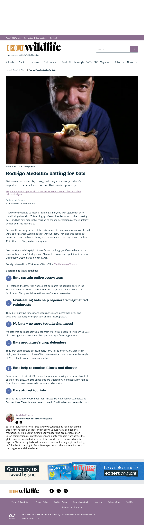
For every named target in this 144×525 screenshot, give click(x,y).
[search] (134, 49)
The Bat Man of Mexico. (65, 264)
